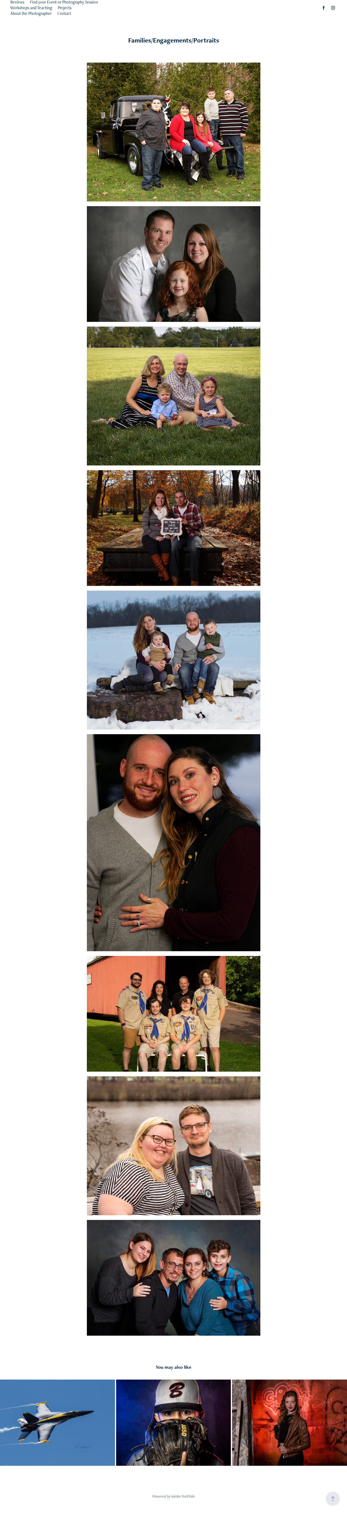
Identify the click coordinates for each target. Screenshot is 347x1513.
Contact (64, 13)
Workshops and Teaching (31, 7)
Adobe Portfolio (183, 1496)
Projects (65, 7)
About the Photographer (31, 13)
